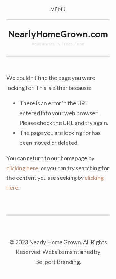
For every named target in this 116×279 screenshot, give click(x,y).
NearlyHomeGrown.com (58, 34)
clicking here (22, 167)
